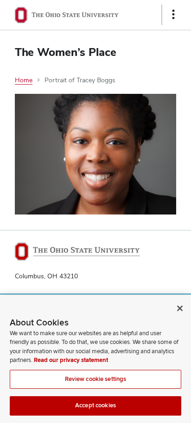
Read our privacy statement (71, 360)
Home (23, 80)
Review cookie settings (96, 379)
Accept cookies (95, 405)
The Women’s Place (65, 52)
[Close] (180, 308)
